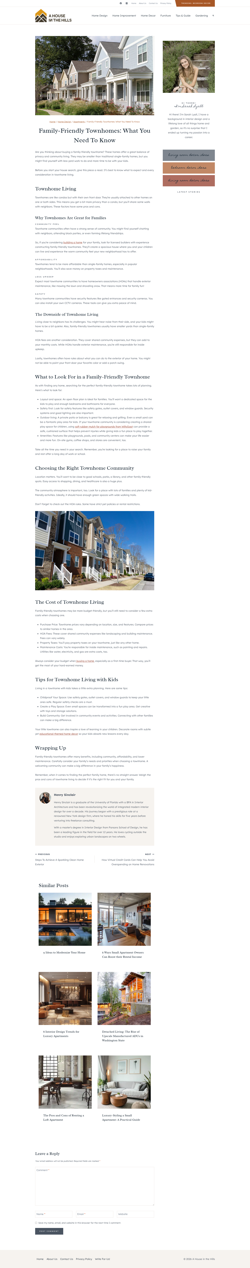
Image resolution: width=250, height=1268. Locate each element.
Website (123, 1214)
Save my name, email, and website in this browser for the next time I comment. (79, 1222)
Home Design (99, 15)
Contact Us (153, 3)
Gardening (201, 15)
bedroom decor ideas (189, 168)
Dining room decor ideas (188, 181)
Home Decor (148, 15)
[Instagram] (127, 3)
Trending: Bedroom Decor (196, 3)
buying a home (85, 660)
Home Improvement (124, 15)
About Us (142, 3)
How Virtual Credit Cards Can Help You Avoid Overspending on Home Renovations (128, 859)
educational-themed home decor (58, 733)
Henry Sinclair (65, 795)
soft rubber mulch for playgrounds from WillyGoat (104, 426)
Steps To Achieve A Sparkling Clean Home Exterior (59, 859)
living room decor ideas (188, 155)
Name (40, 1214)
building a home (72, 242)
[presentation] (65, 919)
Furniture (165, 15)
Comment (42, 1170)
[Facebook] (121, 3)
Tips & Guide (183, 15)
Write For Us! (102, 1258)
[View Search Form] (213, 15)
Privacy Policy (165, 3)
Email (81, 1214)
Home (133, 3)
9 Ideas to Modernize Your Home (64, 952)
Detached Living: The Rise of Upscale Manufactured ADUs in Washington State (122, 1036)
